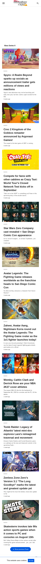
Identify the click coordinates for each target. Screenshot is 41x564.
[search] (37, 3)
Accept (31, 560)
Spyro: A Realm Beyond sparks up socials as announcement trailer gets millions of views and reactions (19, 82)
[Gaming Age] (20, 3)
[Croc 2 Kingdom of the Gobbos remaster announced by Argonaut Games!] (20, 113)
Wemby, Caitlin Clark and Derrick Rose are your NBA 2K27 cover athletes (20, 383)
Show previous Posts (21, 549)
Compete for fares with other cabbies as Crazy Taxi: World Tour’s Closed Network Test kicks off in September (20, 183)
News (5, 71)
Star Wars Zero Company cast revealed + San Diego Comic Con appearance (19, 232)
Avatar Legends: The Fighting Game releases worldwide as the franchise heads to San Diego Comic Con (20, 280)
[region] (20, 24)
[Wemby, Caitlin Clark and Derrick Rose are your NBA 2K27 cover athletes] (20, 363)
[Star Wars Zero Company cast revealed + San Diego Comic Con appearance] (20, 212)
